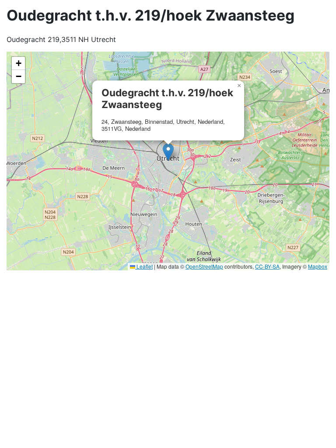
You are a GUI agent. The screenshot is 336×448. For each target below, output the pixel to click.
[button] (168, 152)
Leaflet (144, 266)
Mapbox (317, 266)
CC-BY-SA (267, 266)
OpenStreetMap (204, 266)
